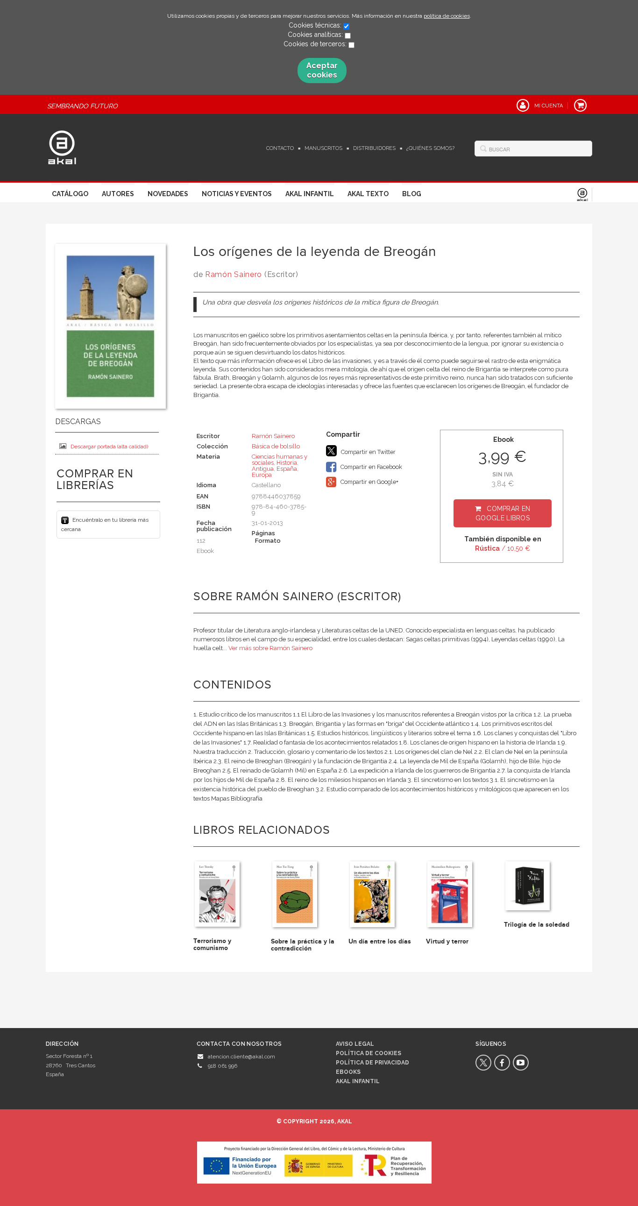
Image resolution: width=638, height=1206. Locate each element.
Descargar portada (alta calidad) (109, 446)
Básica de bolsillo (276, 446)
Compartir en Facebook (370, 466)
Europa (262, 474)
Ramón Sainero (233, 274)
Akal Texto (368, 194)
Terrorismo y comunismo (212, 944)
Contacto (280, 148)
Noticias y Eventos (237, 194)
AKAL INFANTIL (358, 1081)
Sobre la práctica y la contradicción (302, 944)
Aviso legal (355, 1044)
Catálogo (70, 194)
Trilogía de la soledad (536, 925)
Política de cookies (368, 1053)
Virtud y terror (447, 941)
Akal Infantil (309, 194)
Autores (118, 194)
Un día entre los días (379, 941)
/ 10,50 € (502, 548)
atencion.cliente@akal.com (241, 1056)
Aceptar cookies (322, 70)
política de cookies (447, 16)
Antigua (263, 468)
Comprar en (502, 513)
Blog (411, 194)
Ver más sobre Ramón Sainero (270, 648)
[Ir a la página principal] (62, 146)
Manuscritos (323, 148)
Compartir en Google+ (368, 481)
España (286, 468)
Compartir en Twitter (368, 451)
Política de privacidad (372, 1062)
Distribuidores (374, 148)
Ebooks (348, 1072)
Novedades (168, 194)
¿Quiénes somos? (430, 148)
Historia (286, 462)
